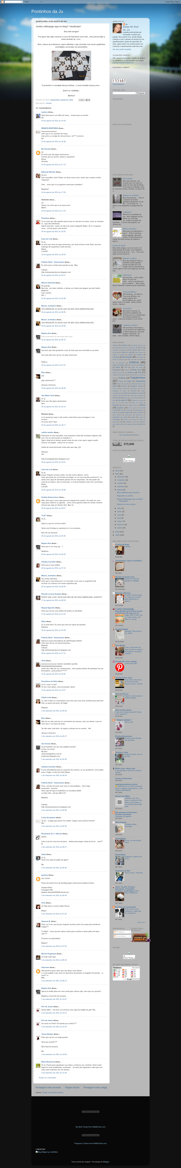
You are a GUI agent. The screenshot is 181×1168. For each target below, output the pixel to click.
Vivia (43, 661)
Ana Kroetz (46, 744)
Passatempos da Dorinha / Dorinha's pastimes (126, 813)
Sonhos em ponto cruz (124, 577)
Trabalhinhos (137, 377)
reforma (126, 419)
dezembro (121, 477)
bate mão (140, 384)
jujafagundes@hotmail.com (123, 63)
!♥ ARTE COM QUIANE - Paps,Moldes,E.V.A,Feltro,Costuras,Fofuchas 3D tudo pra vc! (128, 611)
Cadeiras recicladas (119, 350)
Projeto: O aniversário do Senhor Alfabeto (133, 697)
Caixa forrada (132, 350)
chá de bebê (117, 398)
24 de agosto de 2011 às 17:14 (53, 165)
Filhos (135, 359)
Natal (118, 367)
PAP (125, 367)
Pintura (126, 370)
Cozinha (116, 357)
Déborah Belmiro (48, 172)
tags (128, 424)
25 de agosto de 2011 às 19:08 (53, 490)
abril (119, 518)
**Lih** (44, 516)
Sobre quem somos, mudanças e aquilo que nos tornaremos (133, 911)
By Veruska (46, 149)
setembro (121, 486)
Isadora (44, 112)
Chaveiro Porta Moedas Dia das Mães (133, 739)
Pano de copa (136, 367)
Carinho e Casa (121, 752)
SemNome (136, 435)
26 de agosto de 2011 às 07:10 (53, 568)
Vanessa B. (46, 921)
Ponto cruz (136, 370)
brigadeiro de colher (119, 391)
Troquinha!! (127, 308)
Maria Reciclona (48, 1062)
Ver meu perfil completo (122, 49)
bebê (115, 386)
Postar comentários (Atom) (52, 1092)
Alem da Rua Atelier (123, 710)
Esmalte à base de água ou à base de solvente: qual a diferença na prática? (133, 598)
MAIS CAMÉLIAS (131, 893)
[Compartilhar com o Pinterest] (89, 100)
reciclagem (116, 419)
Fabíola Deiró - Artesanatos (52, 262)
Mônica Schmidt (48, 283)
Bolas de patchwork (129, 347)
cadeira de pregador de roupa (133, 393)
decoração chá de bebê (131, 398)
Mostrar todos (141, 922)
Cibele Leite (46, 697)
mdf (122, 410)
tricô (143, 424)
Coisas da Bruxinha (123, 778)
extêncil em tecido (137, 400)
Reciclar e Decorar (123, 593)
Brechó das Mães (122, 796)
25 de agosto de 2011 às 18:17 (53, 425)
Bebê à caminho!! (129, 229)
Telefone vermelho (137, 375)
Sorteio (49, 103)
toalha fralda (136, 424)
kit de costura (132, 408)
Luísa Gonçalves (48, 817)
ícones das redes (131, 663)
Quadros (130, 372)
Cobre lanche (139, 352)
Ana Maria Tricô (47, 395)
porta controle (138, 412)
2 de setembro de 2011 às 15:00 (54, 1054)
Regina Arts (46, 333)
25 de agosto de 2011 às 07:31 (53, 365)
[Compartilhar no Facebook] (87, 100)
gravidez (120, 408)
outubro (120, 483)
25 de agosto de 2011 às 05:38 (53, 298)
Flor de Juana (47, 1007)
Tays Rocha (120, 645)
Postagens (120, 932)
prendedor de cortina (120, 417)
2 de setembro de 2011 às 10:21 (54, 1013)
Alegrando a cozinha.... (126, 496)
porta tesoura (117, 415)
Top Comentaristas (124, 435)
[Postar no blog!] (82, 100)
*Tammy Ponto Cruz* (123, 678)
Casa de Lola (46, 239)
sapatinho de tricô (130, 422)
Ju (126, 24)
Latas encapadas (118, 365)
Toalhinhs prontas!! (130, 325)
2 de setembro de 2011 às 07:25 (54, 914)
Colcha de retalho (118, 354)
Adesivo (115, 345)
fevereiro (121, 525)
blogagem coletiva (136, 386)
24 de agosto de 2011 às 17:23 (53, 211)
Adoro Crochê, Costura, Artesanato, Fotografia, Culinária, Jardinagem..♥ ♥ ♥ (127, 889)
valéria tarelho (47, 432)
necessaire (129, 410)
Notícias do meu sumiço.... (127, 504)
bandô (133, 384)
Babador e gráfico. (130, 258)
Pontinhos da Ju (47, 11)
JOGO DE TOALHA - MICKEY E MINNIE (132, 580)
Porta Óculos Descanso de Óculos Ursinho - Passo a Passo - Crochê (133, 682)
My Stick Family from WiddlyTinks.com (90, 1127)
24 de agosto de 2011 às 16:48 (53, 141)
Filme (141, 359)
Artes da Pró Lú (121, 694)
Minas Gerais (132, 365)
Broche (140, 348)
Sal (139, 372)
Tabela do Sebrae (118, 375)
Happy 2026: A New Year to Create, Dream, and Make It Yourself (133, 617)
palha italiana (139, 410)
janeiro (120, 528)
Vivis (43, 903)
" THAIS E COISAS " (123, 720)
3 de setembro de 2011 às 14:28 (54, 1073)
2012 (117, 471)
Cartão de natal (126, 352)
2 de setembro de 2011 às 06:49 (54, 895)
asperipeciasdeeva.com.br (126, 784)
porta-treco (139, 415)
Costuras (139, 355)
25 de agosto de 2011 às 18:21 (53, 462)
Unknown (45, 967)
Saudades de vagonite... (124, 816)
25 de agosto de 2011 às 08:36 (53, 388)
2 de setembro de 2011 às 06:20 (54, 826)
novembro (121, 480)
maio (119, 515)
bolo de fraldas (117, 388)
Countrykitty (120, 838)
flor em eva (117, 403)
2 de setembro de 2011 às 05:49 (54, 759)
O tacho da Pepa (122, 544)
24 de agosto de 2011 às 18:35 (53, 231)
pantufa (115, 412)
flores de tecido (137, 403)
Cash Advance (118, 84)
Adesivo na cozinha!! (131, 195)
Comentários (121, 936)
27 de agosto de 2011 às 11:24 (53, 614)
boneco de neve (138, 388)
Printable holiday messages (131, 825)
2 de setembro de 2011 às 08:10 (54, 960)
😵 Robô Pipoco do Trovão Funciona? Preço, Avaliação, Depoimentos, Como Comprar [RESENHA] (129, 788)
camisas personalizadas (120, 395)
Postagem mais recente (48, 1087)
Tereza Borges (47, 1034)
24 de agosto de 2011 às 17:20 (53, 192)
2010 (117, 532)
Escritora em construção (125, 907)
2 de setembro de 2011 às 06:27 (54, 847)
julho (119, 508)
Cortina (130, 355)
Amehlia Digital (121, 629)
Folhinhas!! (127, 275)
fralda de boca (132, 405)
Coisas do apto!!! (119, 245)
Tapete (128, 375)
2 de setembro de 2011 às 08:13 (54, 981)
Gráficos (134, 362)
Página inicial (72, 1087)
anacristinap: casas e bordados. (128, 561)
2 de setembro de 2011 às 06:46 (54, 868)
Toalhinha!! (127, 212)
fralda (123, 405)
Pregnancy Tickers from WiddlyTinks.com (90, 1143)
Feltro (129, 359)
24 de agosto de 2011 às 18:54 (53, 254)
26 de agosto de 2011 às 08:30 (53, 587)
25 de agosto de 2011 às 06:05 (53, 312)
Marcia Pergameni (48, 954)
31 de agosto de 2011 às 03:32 (53, 674)
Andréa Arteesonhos (50, 497)
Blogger (106, 1162)
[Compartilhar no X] (84, 100)
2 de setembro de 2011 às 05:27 (54, 736)
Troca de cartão (125, 381)
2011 (117, 474)
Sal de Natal (127, 179)
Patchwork (117, 370)
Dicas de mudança (118, 359)
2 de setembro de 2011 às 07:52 (54, 946)
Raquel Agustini (48, 608)
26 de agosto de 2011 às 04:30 (53, 536)
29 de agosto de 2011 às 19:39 (53, 630)
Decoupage (139, 357)
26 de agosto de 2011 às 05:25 (53, 554)
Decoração (127, 357)
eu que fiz (122, 400)
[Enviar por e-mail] (80, 100)
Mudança (142, 365)
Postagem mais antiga (95, 1087)
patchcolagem (125, 412)
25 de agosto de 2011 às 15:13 (53, 407)
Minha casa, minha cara (125, 768)
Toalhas (121, 378)
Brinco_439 (129, 722)
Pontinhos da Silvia (49, 681)
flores (126, 403)
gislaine (44, 875)
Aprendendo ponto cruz (138, 345)
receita (141, 417)
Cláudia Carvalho (48, 562)
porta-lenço (128, 415)
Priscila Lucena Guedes (51, 594)
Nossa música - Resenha (134, 873)
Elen (43, 372)
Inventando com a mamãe (126, 661)
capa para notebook (137, 395)
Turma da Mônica (129, 292)
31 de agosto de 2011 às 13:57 (53, 690)
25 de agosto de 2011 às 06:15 (53, 340)
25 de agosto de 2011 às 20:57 (53, 508)
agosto (120, 490)
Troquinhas (140, 381)
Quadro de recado (118, 372)
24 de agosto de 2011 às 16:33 (53, 121)
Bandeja (117, 347)
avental (126, 384)
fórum (142, 405)
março (120, 521)
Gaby (43, 854)
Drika (43, 621)
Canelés (128, 546)
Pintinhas (45, 218)
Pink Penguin (120, 822)
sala (121, 422)
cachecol (134, 391)
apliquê (119, 384)
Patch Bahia (120, 855)
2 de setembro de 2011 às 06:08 (54, 810)
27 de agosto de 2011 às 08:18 (53, 600)
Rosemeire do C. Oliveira (51, 834)
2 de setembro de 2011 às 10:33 (54, 1027)
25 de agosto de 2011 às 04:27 (53, 275)
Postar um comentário (47, 1078)
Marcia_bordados (48, 306)
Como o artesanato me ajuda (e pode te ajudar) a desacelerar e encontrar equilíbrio (134, 650)
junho (119, 511)
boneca (127, 388)
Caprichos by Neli (122, 871)
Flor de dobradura (119, 362)
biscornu (124, 386)
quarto (133, 417)
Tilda (114, 378)
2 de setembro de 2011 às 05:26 (54, 711)
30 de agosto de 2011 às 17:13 (53, 653)
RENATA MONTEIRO (49, 128)
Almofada (124, 345)
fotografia (116, 405)
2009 (117, 535)
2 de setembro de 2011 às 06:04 (54, 775)
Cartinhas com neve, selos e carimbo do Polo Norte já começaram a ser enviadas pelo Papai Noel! (133, 802)
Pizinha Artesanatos (123, 736)
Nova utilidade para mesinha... (129, 492)
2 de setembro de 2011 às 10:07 (54, 999)
